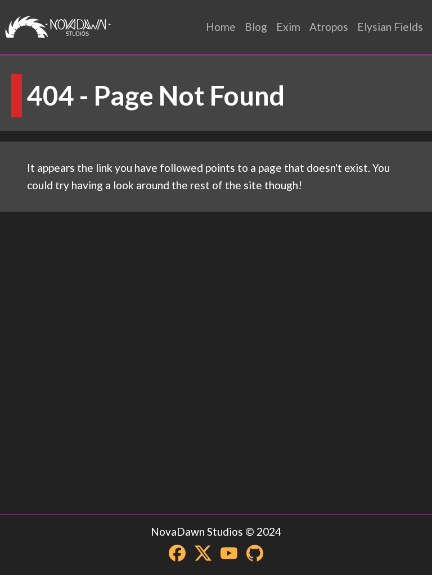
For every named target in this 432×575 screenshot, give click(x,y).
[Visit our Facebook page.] (177, 553)
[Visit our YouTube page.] (228, 553)
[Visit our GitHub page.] (254, 553)
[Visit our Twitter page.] (203, 553)
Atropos (328, 26)
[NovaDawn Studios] (58, 26)
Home (221, 26)
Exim (288, 26)
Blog (256, 26)
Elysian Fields (390, 26)
